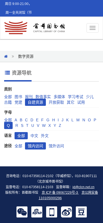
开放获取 (56, 102)
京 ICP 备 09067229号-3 (60, 193)
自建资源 (35, 102)
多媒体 (59, 97)
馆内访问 (35, 146)
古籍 (8, 102)
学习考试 (75, 97)
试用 (81, 102)
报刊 (29, 97)
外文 (45, 135)
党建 (18, 102)
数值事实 (43, 97)
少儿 (90, 97)
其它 (70, 102)
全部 (8, 97)
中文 (34, 135)
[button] (21, 211)
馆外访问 (56, 146)
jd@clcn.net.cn (83, 187)
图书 (18, 97)
